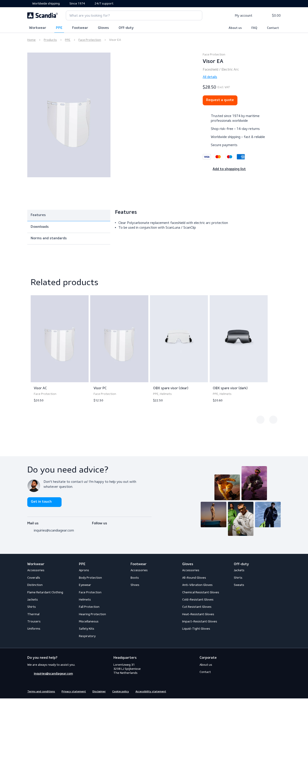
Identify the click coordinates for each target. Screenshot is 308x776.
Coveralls (33, 578)
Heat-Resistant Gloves (198, 614)
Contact (273, 28)
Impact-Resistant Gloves (199, 621)
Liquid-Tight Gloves (196, 629)
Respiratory (87, 636)
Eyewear (85, 585)
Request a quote (220, 100)
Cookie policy (120, 691)
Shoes (135, 585)
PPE (59, 28)
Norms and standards (49, 238)
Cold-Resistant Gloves (198, 599)
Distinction (35, 585)
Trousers (34, 621)
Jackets (32, 599)
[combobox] (134, 15)
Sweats (239, 585)
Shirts (31, 607)
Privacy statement (74, 691)
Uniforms (33, 629)
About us (235, 28)
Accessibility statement (151, 691)
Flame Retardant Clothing (45, 592)
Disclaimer (99, 691)
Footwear (80, 28)
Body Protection (90, 578)
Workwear (37, 28)
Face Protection (89, 40)
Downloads (40, 227)
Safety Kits (86, 629)
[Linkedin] (278, 691)
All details (210, 77)
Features (38, 215)
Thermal (33, 614)
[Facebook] (94, 529)
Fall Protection (89, 607)
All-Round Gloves (194, 578)
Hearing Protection (92, 614)
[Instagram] (102, 529)
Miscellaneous (89, 621)
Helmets (85, 599)
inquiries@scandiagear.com (54, 530)
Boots (135, 578)
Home (31, 40)
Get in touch (41, 502)
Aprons (84, 570)
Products (50, 40)
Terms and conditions (41, 691)
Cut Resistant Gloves (196, 607)
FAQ (254, 28)
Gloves (103, 28)
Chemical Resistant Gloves (200, 592)
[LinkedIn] (110, 529)
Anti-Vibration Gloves (197, 585)
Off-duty (126, 28)
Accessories (35, 570)
